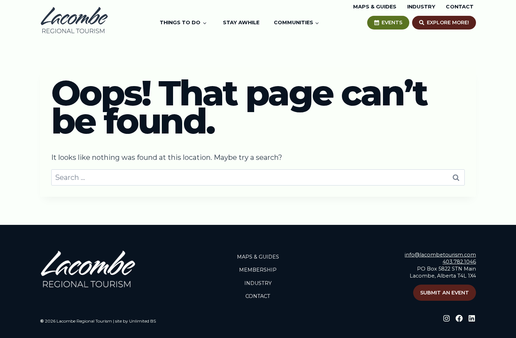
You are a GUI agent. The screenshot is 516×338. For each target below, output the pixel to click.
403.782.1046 (459, 262)
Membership (258, 270)
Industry (258, 283)
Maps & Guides (258, 257)
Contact (257, 296)
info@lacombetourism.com (440, 255)
